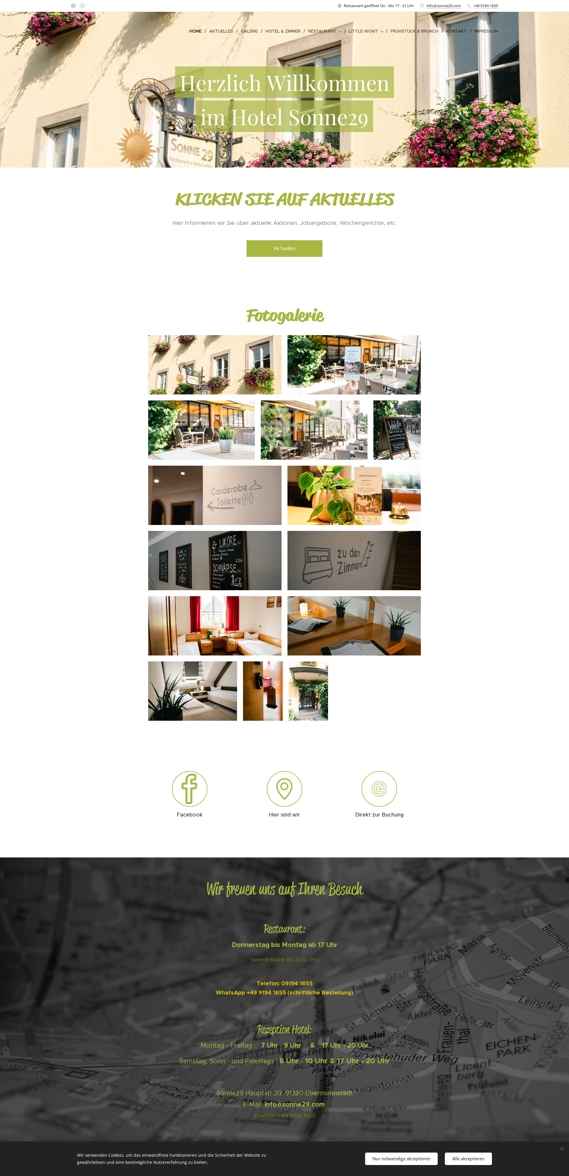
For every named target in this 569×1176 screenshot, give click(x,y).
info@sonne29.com (443, 5)
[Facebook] (73, 6)
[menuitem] (197, 31)
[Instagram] (82, 6)
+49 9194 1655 (485, 5)
